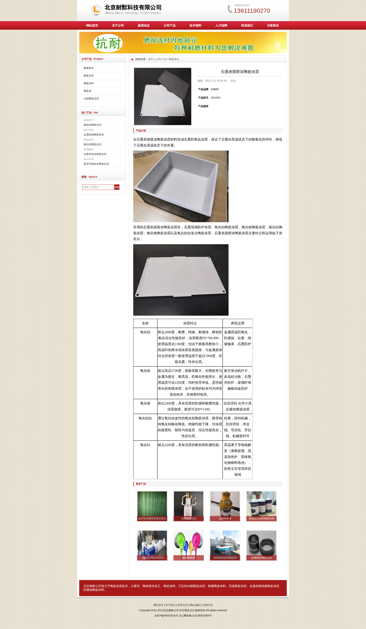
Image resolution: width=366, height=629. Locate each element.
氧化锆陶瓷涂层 (92, 144)
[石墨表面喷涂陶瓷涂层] (162, 96)
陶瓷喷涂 (89, 68)
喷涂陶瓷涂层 (187, 610)
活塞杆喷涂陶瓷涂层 (95, 154)
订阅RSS (207, 605)
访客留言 (273, 25)
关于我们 (170, 605)
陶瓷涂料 (89, 83)
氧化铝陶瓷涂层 (92, 124)
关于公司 (118, 25)
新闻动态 (144, 25)
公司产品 (170, 25)
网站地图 (195, 605)
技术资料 (195, 25)
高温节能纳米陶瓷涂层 (96, 163)
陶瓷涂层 (89, 75)
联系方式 (182, 605)
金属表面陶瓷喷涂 (94, 134)
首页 (150, 59)
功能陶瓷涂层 (91, 98)
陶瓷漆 (87, 90)
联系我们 (247, 25)
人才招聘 (221, 25)
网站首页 (92, 25)
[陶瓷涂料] (183, 52)
